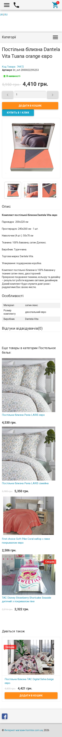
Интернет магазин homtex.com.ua (23, 730)
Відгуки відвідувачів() (22, 328)
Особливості (13, 296)
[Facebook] (5, 717)
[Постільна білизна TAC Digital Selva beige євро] (31, 657)
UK (1, 14)
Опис (6, 206)
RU (6, 14)
